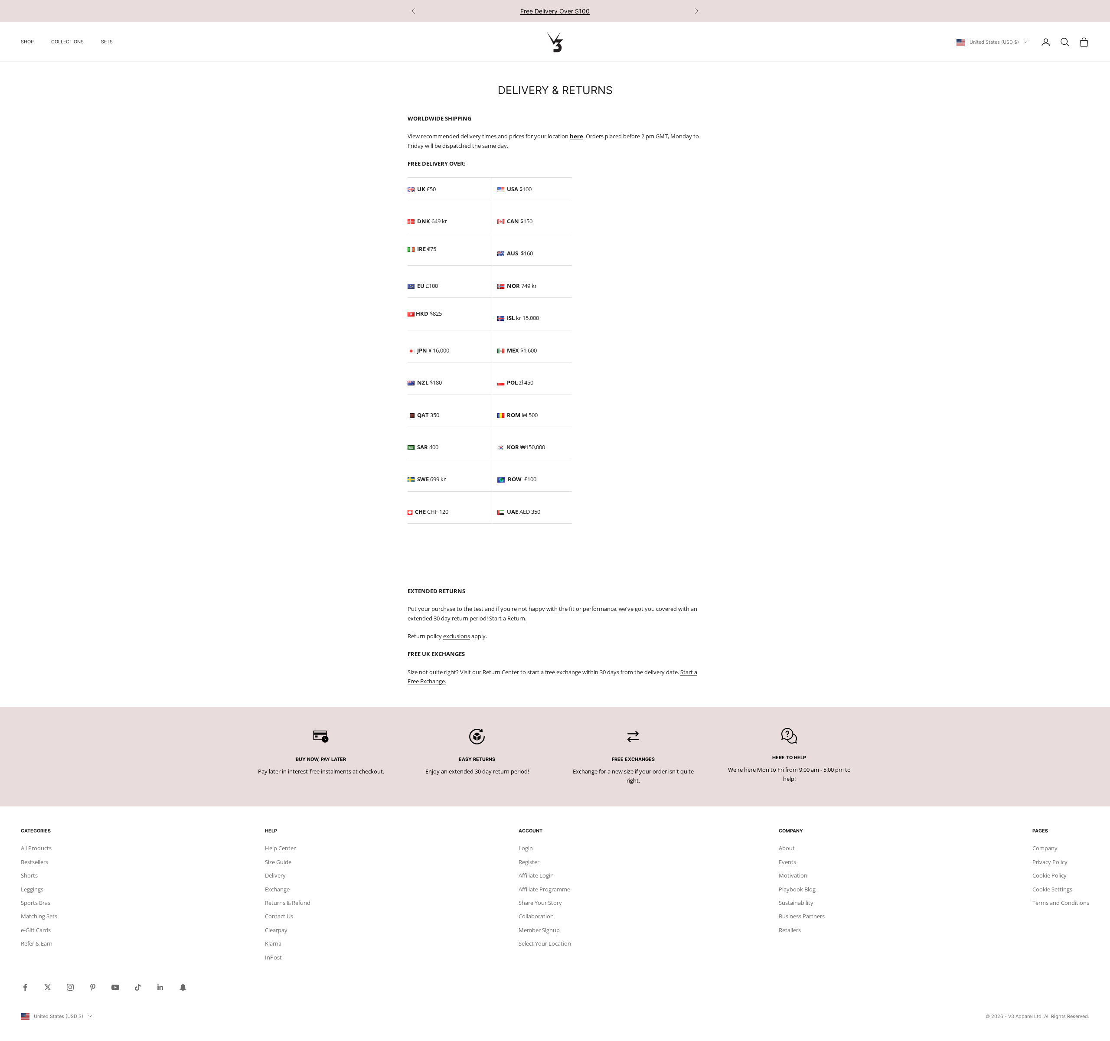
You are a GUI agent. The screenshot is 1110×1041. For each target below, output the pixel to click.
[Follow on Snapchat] (183, 987)
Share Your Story (540, 903)
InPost (273, 957)
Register (529, 862)
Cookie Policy (1049, 875)
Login (526, 848)
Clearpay (276, 930)
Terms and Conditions (1060, 903)
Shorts (29, 875)
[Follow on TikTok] (138, 987)
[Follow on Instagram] (70, 987)
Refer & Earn (36, 943)
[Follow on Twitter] (47, 987)
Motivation (793, 875)
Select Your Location (545, 943)
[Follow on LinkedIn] (160, 987)
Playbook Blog (797, 889)
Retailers (790, 930)
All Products (36, 848)
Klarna (273, 943)
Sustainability (796, 903)
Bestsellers (34, 862)
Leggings (32, 889)
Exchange (277, 889)
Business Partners (802, 916)
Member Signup (539, 930)
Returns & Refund (287, 903)
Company (1045, 848)
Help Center (280, 848)
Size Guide (278, 862)
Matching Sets (39, 916)
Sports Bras (35, 903)
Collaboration (536, 916)
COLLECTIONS (67, 42)
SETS (107, 42)
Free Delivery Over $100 (555, 11)
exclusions (456, 636)
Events (787, 862)
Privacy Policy (1050, 862)
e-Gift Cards (36, 930)
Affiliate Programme (544, 889)
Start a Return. (507, 618)
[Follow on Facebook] (25, 987)
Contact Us (279, 916)
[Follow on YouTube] (115, 987)
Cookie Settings (1052, 889)
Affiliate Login (536, 875)
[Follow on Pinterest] (92, 987)
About (787, 848)
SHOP (27, 42)
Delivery (275, 875)
